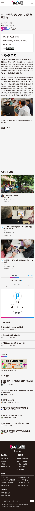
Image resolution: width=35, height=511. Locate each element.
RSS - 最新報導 (5, 493)
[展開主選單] (2, 3)
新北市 (12, 37)
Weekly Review (5, 467)
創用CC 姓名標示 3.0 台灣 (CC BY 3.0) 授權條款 (10, 48)
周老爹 (5, 433)
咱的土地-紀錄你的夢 (7, 483)
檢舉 (13, 28)
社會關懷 (9, 40)
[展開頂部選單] (32, 3)
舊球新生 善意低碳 (7, 400)
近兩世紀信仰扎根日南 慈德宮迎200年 (15, 423)
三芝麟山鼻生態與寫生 (12, 195)
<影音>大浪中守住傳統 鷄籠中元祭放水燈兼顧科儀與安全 (17, 391)
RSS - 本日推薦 (5, 495)
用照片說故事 (5, 485)
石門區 (17, 37)
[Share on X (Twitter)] (8, 55)
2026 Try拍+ (4, 477)
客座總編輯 (20, 469)
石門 (10, 44)
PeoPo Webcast (8, 402)
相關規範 (3, 461)
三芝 (14, 44)
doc (7, 44)
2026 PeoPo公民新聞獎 (8, 480)
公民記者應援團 (22, 464)
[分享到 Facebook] (5, 55)
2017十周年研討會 (23, 480)
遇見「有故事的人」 (23, 485)
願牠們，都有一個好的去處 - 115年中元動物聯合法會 (17, 382)
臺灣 (8, 37)
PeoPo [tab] (14, 275)
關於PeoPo (4, 459)
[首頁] (17, 3)
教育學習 (16, 40)
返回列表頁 (17, 285)
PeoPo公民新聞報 (22, 459)
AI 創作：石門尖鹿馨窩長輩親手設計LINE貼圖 (18, 261)
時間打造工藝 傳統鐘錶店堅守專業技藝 (14, 408)
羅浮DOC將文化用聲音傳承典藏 (12, 327)
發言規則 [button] (30, 275)
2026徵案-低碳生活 (23, 477)
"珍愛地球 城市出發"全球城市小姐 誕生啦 (15, 431)
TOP (32, 501)
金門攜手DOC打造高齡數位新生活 (13, 343)
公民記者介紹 (21, 467)
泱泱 (5, 231)
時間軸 (3, 464)
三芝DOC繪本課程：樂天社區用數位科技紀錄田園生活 (18, 228)
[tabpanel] (17, 280)
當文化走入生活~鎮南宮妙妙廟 (11, 415)
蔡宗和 (5, 394)
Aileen (5, 385)
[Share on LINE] (12, 55)
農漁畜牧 (23, 40)
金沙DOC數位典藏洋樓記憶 (10, 335)
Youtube (20, 451)
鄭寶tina (6, 197)
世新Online (7, 409)
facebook (15, 451)
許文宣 (5, 425)
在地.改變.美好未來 (23, 483)
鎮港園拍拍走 (7, 417)
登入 (22, 280)
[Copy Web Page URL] (15, 55)
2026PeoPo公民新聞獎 (8, 371)
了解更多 (17, 313)
